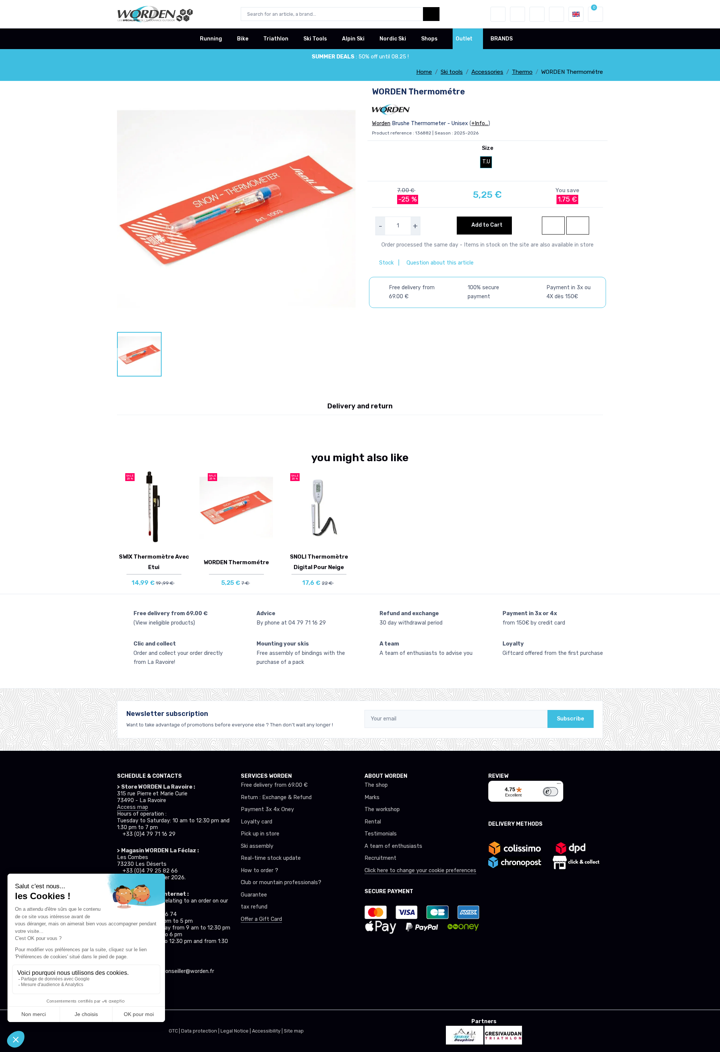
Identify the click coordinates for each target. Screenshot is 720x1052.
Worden (381, 123)
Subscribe (570, 719)
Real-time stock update (271, 858)
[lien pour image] (236, 208)
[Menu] (558, 785)
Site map (294, 1031)
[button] (498, 14)
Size (488, 148)
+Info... (479, 123)
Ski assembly (257, 846)
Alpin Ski (353, 39)
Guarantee (254, 895)
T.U (486, 161)
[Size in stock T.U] (153, 507)
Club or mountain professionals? (281, 882)
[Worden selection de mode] (556, 14)
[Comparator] (537, 14)
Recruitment (380, 858)
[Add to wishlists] (553, 226)
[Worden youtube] (171, 992)
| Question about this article (435, 263)
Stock (387, 263)
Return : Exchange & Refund (276, 797)
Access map (132, 807)
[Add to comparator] (577, 226)
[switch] (550, 791)
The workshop (382, 809)
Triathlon (275, 39)
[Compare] (183, 502)
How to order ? (259, 870)
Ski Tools (315, 39)
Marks (372, 797)
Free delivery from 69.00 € (274, 785)
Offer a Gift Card (261, 919)
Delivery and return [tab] (360, 406)
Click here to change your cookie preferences (420, 870)
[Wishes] (517, 14)
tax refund (254, 907)
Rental (372, 822)
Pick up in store (260, 834)
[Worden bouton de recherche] (431, 14)
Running (211, 39)
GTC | (175, 1031)
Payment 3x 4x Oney (267, 809)
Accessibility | (268, 1031)
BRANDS (501, 39)
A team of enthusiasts (393, 846)
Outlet (464, 39)
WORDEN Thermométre (236, 562)
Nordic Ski (393, 39)
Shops (429, 39)
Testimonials (380, 834)
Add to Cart (486, 225)
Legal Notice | (236, 1031)
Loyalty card (256, 822)
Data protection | (200, 1031)
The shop (376, 785)
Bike (242, 39)
